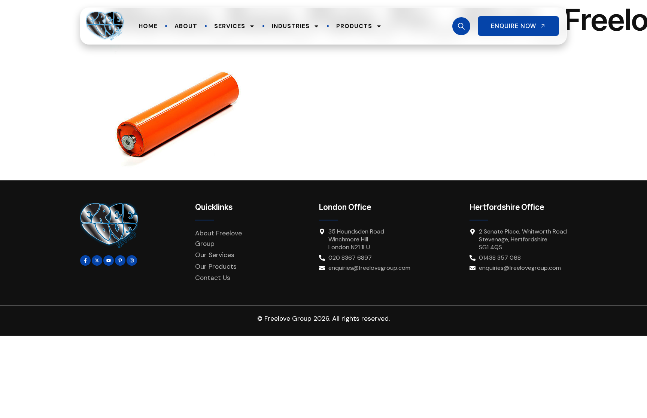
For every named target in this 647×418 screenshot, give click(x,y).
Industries (291, 26)
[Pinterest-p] (120, 260)
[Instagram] (132, 260)
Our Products (216, 266)
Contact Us (212, 278)
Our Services (214, 255)
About (185, 26)
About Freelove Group (218, 238)
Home (148, 26)
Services (229, 26)
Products (354, 26)
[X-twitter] (97, 260)
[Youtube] (108, 260)
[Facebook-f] (85, 260)
